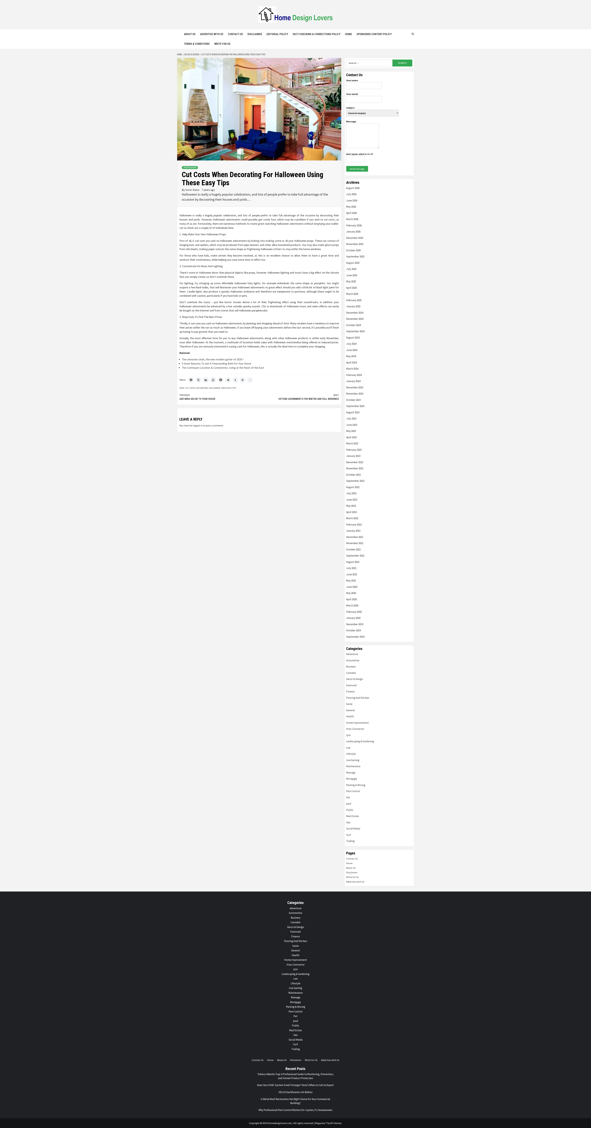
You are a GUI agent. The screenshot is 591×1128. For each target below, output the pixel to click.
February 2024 (354, 375)
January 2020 (353, 618)
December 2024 (354, 312)
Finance (350, 691)
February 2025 (354, 300)
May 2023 (351, 431)
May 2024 (351, 356)
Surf (348, 835)
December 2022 (354, 462)
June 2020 (351, 587)
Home (348, 34)
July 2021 (351, 568)
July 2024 (351, 343)
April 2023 (351, 437)
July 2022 (351, 493)
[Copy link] (250, 380)
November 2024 (354, 319)
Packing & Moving (355, 785)
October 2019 (353, 630)
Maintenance (353, 766)
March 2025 (352, 294)
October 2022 (353, 474)
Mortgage (351, 778)
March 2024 (352, 368)
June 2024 (351, 350)
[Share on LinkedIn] (206, 380)
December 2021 (354, 537)
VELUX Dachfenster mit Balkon (295, 1092)
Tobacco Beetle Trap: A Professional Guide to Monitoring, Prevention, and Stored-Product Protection (295, 1076)
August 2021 (353, 562)
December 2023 (354, 387)
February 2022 (354, 524)
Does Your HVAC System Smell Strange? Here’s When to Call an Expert (295, 1085)
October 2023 (353, 400)
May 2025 (351, 281)
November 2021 (354, 543)
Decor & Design (190, 167)
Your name (352, 80)
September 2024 (355, 331)
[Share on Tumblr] (235, 380)
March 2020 (352, 605)
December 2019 (354, 624)
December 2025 (354, 238)
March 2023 (352, 443)
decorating (202, 388)
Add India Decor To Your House (197, 397)
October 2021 (353, 549)
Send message (357, 168)
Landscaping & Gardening (360, 741)
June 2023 (351, 425)
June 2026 (351, 200)
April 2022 (351, 512)
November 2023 (354, 393)
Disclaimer (254, 34)
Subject (350, 107)
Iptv (348, 735)
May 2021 (351, 580)
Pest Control (353, 791)
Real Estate (352, 816)
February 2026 (354, 225)
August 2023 (353, 412)
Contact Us (235, 34)
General (350, 710)
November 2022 (354, 468)
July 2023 (351, 418)
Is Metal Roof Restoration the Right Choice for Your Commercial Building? (295, 1101)
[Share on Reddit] (228, 380)
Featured (351, 685)
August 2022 (353, 487)
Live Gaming (352, 760)
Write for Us (222, 43)
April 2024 (351, 362)
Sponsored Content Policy (374, 34)
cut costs (190, 388)
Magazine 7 (321, 1123)
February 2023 (354, 449)
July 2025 (351, 269)
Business (351, 666)
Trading (350, 841)
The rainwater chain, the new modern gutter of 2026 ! (213, 359)
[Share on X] (198, 380)
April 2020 (351, 599)
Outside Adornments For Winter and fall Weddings (308, 397)
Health (350, 716)
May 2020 (351, 593)
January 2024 (353, 381)
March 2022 (352, 518)
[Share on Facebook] (191, 380)
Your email (352, 94)
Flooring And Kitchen (357, 697)
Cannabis (351, 673)
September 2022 (355, 481)
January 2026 (353, 231)
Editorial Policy (277, 34)
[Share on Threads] (243, 380)
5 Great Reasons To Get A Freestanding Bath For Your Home (216, 363)
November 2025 (354, 244)
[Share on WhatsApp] (213, 380)
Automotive (352, 660)
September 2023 (355, 406)
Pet (348, 797)
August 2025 (353, 262)
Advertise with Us (211, 34)
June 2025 (351, 275)
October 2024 (353, 325)
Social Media (353, 828)
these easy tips (228, 388)
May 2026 (351, 206)
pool (348, 803)
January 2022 (353, 530)
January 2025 (353, 306)
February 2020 (354, 611)
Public (349, 810)
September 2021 (355, 555)
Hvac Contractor (355, 729)
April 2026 (351, 213)
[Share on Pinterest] (220, 380)
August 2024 (353, 337)
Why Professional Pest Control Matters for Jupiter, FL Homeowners (295, 1110)
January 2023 (353, 456)
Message (351, 121)
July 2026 (351, 194)
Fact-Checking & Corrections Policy (316, 34)
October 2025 (353, 250)
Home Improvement (357, 722)
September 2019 (355, 636)
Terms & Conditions (197, 43)
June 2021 (351, 574)
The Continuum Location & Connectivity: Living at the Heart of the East (223, 367)
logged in (197, 425)
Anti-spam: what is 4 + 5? (359, 154)
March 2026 (352, 219)
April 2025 (351, 287)
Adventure (352, 654)
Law (348, 747)
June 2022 (351, 499)
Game (349, 704)
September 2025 (355, 256)
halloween (214, 388)
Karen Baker (192, 190)
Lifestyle (351, 753)
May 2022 (351, 505)
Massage (351, 772)
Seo (348, 822)
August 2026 (353, 188)
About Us (189, 34)
